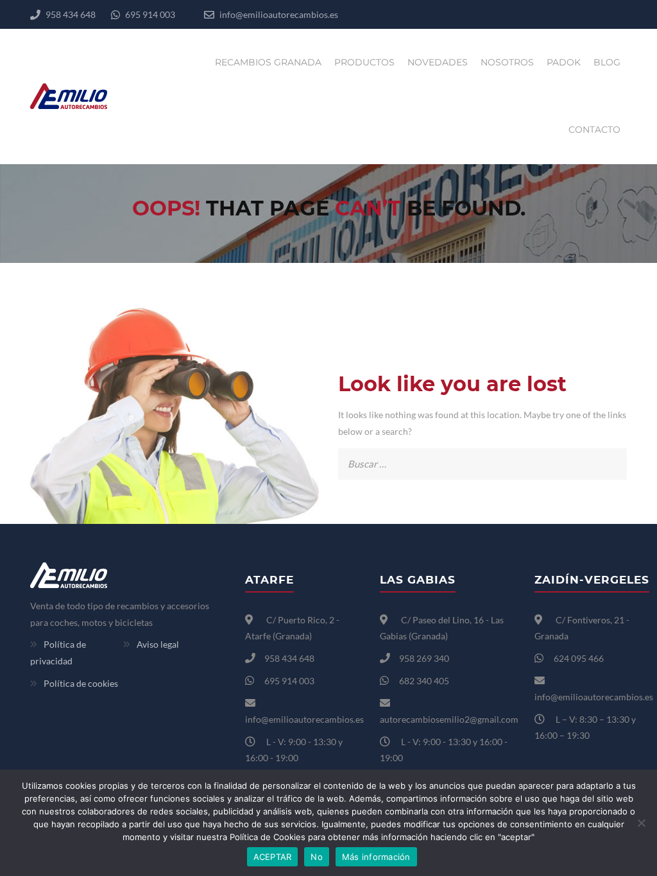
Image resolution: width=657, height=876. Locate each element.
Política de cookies (81, 683)
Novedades (437, 62)
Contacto (594, 129)
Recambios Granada (268, 62)
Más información (376, 857)
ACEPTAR (272, 857)
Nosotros (507, 62)
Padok (564, 62)
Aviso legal (158, 644)
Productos (364, 62)
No (317, 857)
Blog (606, 62)
